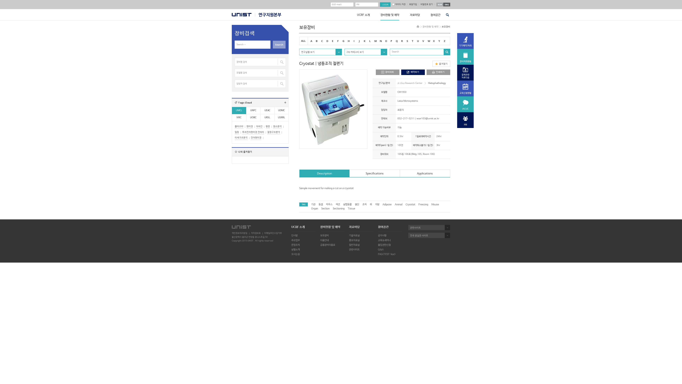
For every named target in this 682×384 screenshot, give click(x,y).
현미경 (250, 126)
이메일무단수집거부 (273, 233)
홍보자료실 (354, 240)
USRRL (281, 117)
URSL (267, 117)
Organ (314, 208)
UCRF (268, 15)
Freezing (423, 204)
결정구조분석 (273, 132)
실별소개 (295, 249)
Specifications (375, 173)
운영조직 (295, 245)
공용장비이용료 (327, 245)
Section (325, 208)
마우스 (329, 204)
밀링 (237, 132)
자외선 (259, 126)
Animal (398, 204)
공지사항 (382, 235)
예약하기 (415, 72)
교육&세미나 (384, 240)
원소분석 (277, 126)
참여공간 (435, 15)
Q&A (381, 249)
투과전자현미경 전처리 (253, 132)
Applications (425, 173)
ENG (447, 4)
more (285, 103)
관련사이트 (354, 249)
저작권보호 (256, 233)
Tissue (351, 208)
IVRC (239, 117)
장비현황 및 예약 (389, 15)
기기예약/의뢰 (465, 45)
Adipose (387, 204)
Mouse (435, 204)
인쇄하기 (440, 72)
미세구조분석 (241, 137)
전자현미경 (256, 137)
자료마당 (415, 15)
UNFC (253, 110)
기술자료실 (354, 235)
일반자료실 (354, 245)
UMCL (239, 110)
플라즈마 (239, 126)
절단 (357, 204)
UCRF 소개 (363, 15)
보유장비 (324, 235)
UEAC (267, 110)
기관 (313, 204)
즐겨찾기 (443, 64)
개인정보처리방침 (239, 233)
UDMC (281, 110)
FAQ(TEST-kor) (387, 254)
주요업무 (295, 240)
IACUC (465, 109)
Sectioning (339, 208)
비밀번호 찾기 (427, 4)
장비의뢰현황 (465, 61)
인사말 (294, 235)
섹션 (338, 204)
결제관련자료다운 (465, 76)
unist (241, 14)
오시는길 (295, 254)
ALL (303, 40)
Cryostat (410, 204)
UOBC (253, 117)
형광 (268, 126)
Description (324, 173)
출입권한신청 (384, 245)
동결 (321, 204)
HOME (417, 26)
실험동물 (347, 204)
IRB (465, 125)
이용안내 (324, 240)
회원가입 (413, 4)
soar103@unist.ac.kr (428, 118)
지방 (377, 204)
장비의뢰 (389, 72)
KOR (440, 4)
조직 (364, 204)
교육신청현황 (465, 93)
